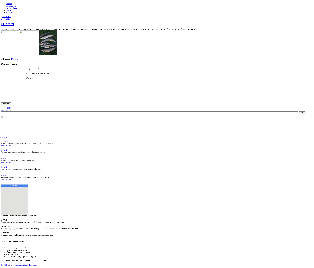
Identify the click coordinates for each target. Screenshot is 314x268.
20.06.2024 (4, 158)
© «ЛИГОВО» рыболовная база (14, 265)
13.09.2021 (7, 24)
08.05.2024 (4, 175)
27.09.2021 (5, 19)
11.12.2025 (4, 141)
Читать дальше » (6, 145)
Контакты (33, 265)
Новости (14, 59)
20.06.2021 (6, 17)
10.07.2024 (4, 150)
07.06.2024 (4, 167)
